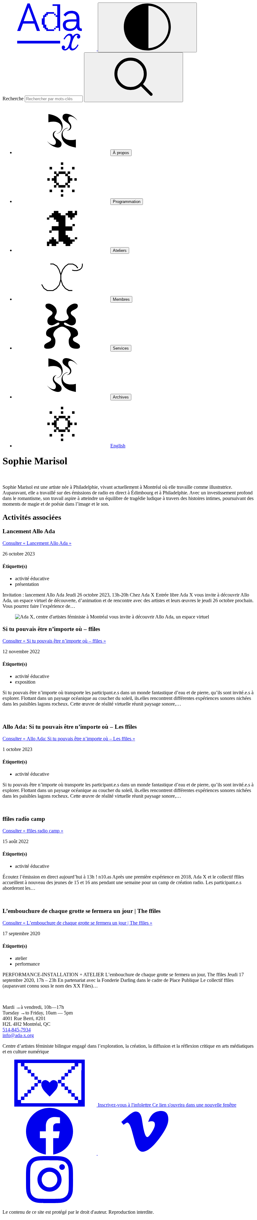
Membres (121, 299)
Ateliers (120, 250)
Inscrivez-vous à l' (166, 1105)
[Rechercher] (133, 77)
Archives (121, 397)
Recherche (13, 98)
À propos (121, 152)
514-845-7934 (17, 1029)
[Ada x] (50, 48)
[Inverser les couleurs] (147, 27)
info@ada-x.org (18, 1035)
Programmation (126, 201)
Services (121, 348)
